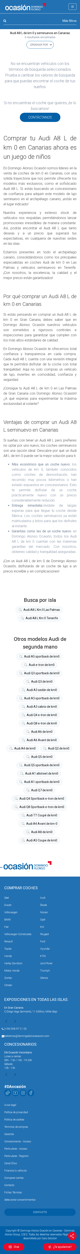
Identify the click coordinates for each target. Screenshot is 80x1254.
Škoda (43, 905)
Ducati (8, 905)
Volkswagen (10, 912)
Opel (42, 919)
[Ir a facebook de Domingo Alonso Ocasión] (30, 1092)
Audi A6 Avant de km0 (42, 740)
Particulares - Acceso (15, 1148)
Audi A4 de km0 (25, 748)
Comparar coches (14, 1177)
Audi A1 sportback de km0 (42, 782)
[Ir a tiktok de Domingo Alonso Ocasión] (7, 1092)
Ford (42, 941)
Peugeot (44, 934)
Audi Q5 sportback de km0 (42, 765)
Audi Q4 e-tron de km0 (42, 715)
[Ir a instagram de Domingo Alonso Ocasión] (23, 1092)
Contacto (9, 1185)
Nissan (44, 912)
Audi (42, 897)
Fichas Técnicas (13, 1192)
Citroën (8, 985)
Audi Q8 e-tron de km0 (42, 723)
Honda (8, 956)
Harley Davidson (13, 963)
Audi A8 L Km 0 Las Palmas (41, 609)
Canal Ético (10, 1163)
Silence (44, 977)
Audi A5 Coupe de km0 (41, 840)
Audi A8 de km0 (41, 832)
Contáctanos (40, 117)
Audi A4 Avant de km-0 (41, 823)
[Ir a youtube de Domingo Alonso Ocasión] (15, 1092)
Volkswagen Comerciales (18, 934)
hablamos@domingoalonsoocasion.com (26, 1036)
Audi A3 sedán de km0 (42, 690)
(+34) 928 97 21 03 (15, 1028)
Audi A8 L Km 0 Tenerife (42, 618)
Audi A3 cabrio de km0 (42, 706)
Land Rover (46, 963)
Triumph (45, 970)
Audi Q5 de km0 (41, 756)
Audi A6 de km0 (41, 731)
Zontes (8, 977)
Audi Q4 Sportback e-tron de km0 (41, 798)
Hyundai (45, 948)
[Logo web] (25, 6)
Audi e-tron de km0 (42, 665)
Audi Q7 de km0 (41, 790)
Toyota (8, 948)
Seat (6, 897)
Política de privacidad (16, 1112)
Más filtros (70, 21)
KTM (43, 956)
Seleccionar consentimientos (20, 1199)
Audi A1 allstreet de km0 (41, 773)
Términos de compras (16, 1126)
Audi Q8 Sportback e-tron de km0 (41, 807)
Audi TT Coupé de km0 (41, 815)
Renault (8, 941)
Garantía (9, 1134)
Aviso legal (10, 1105)
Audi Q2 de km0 (58, 748)
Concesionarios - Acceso (17, 1141)
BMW (7, 919)
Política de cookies (14, 1119)
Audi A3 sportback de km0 (42, 698)
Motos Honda (11, 970)
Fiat (6, 926)
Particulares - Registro (16, 1156)
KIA (42, 926)
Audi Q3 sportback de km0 (42, 673)
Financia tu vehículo (15, 1170)
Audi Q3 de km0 (41, 681)
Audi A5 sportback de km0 (42, 656)
